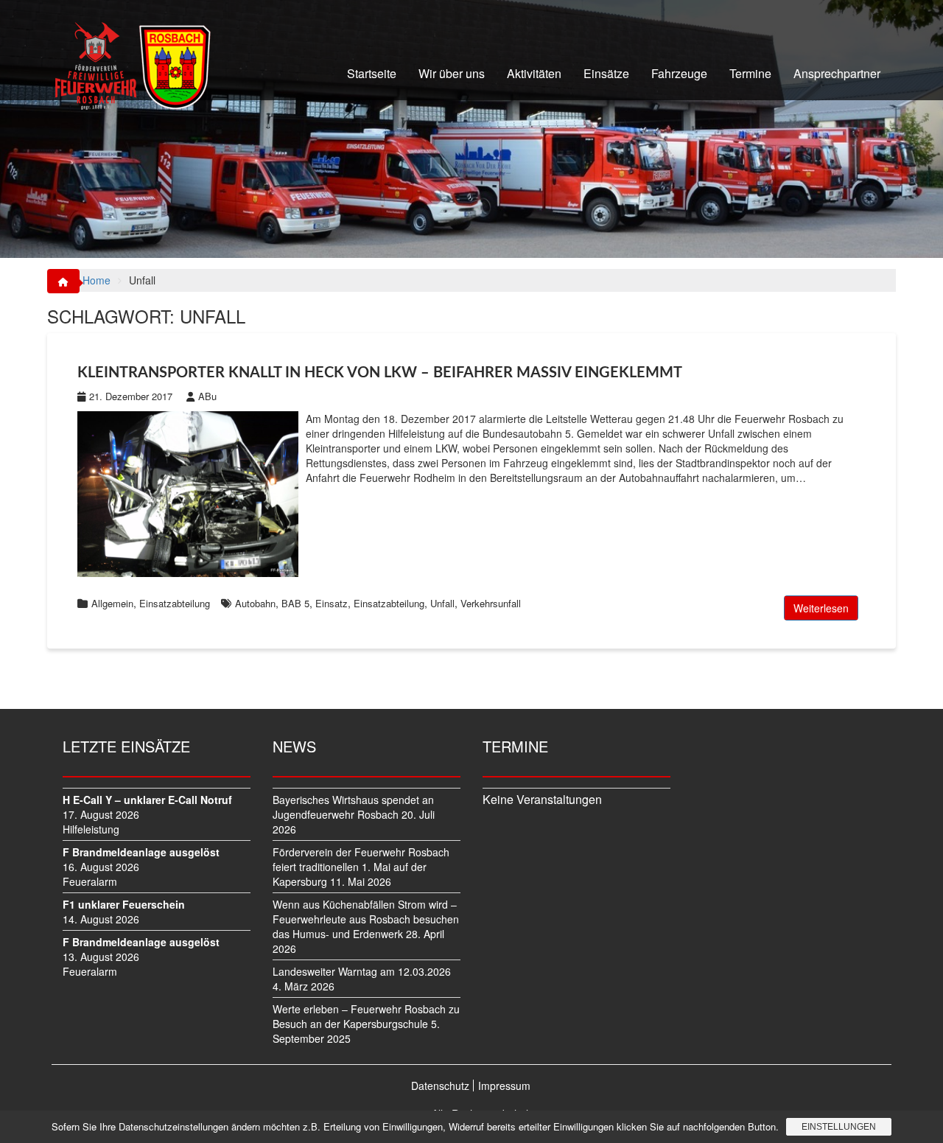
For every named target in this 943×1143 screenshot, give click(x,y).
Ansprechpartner (836, 73)
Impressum (504, 1085)
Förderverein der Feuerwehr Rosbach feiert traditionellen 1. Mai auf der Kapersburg (361, 867)
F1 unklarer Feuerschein (124, 904)
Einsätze (606, 73)
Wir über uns (451, 73)
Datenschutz (440, 1085)
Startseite (371, 73)
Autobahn (255, 603)
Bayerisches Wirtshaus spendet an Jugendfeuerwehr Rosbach (353, 807)
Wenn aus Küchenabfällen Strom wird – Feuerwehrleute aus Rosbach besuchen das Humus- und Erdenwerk (366, 919)
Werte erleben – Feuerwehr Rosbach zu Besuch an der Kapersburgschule (366, 1016)
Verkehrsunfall (490, 603)
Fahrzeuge (679, 73)
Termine (750, 73)
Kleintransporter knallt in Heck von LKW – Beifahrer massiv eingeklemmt (379, 373)
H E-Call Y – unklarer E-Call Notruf (147, 799)
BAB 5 (295, 603)
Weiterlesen (821, 608)
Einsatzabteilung (174, 603)
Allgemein (112, 603)
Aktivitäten (534, 73)
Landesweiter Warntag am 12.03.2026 (362, 971)
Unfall (442, 603)
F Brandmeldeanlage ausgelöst (141, 852)
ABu (207, 396)
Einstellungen (839, 1127)
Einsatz (331, 603)
